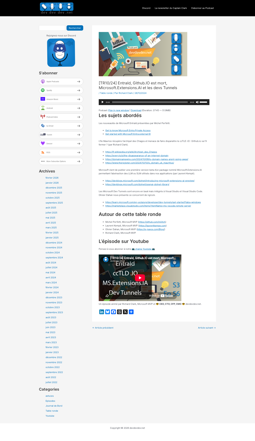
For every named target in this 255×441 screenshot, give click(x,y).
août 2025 (51, 207)
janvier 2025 (52, 237)
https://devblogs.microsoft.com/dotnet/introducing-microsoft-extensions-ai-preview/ (149, 180)
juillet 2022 (51, 382)
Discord (146, 8)
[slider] (204, 101)
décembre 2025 (54, 187)
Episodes (50, 400)
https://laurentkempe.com (152, 225)
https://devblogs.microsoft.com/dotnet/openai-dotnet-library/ (137, 184)
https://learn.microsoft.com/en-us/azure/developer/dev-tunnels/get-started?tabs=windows (153, 202)
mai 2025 (50, 217)
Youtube (50, 415)
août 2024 (51, 262)
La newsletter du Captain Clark (171, 8)
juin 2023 (50, 327)
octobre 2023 (53, 307)
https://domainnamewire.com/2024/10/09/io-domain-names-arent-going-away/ (146, 159)
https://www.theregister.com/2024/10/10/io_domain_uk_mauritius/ (139, 162)
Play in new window (118, 110)
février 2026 (52, 177)
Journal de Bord (54, 405)
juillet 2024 (51, 267)
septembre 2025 (54, 202)
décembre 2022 (54, 357)
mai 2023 (50, 332)
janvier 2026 (52, 182)
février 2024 (52, 287)
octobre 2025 (53, 197)
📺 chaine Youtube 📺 (143, 249)
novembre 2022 (54, 362)
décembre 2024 (54, 242)
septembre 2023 (54, 312)
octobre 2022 (53, 367)
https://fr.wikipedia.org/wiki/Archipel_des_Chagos (131, 151)
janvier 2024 (52, 292)
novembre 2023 (54, 302)
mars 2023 (51, 342)
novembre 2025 (54, 192)
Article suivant (207, 328)
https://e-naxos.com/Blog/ (150, 229)
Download (136, 110)
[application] (154, 102)
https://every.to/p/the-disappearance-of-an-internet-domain (136, 155)
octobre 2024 (53, 252)
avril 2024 (51, 277)
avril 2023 (51, 337)
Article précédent (102, 328)
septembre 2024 (54, 257)
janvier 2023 (52, 352)
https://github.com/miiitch (152, 221)
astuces (50, 395)
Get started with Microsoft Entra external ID (128, 134)
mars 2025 (51, 227)
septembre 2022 (54, 372)
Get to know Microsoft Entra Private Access (128, 130)
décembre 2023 (54, 297)
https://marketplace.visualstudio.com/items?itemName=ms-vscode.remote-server (148, 205)
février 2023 (52, 347)
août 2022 (51, 377)
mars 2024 (51, 282)
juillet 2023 (51, 322)
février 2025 (52, 232)
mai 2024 (50, 272)
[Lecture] (102, 102)
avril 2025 (51, 222)
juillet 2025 (51, 212)
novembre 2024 (54, 247)
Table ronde (52, 410)
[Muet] (197, 102)
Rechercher (75, 28)
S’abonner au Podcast (202, 8)
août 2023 (51, 317)
